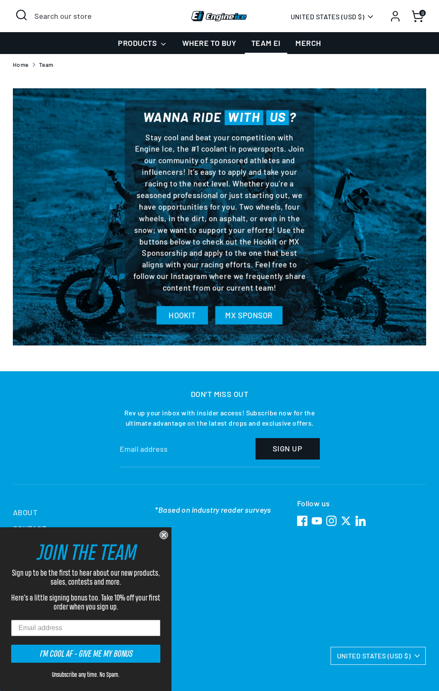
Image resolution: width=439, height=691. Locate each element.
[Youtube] (317, 521)
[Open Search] (21, 15)
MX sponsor (249, 315)
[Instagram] (331, 521)
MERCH (308, 43)
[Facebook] (302, 521)
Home (21, 64)
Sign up (287, 448)
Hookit (182, 315)
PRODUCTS (138, 43)
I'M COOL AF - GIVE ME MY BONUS (85, 653)
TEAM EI (266, 43)
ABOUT (25, 512)
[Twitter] (346, 521)
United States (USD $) (327, 16)
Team (46, 64)
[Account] (395, 16)
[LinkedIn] (360, 521)
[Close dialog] (163, 535)
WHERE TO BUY (209, 43)
